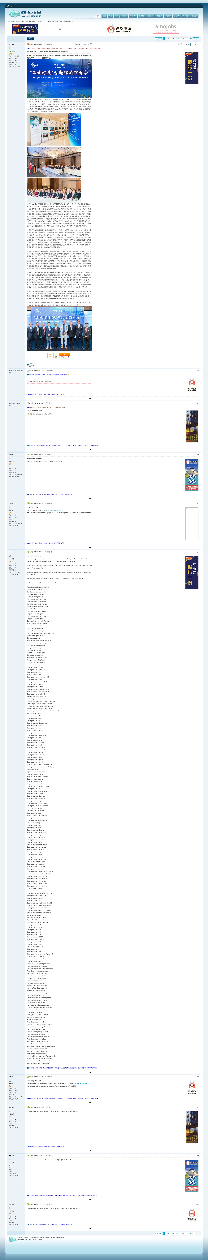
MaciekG (11, 552)
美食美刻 (176, 16)
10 (186, 39)
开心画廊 (168, 16)
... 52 (190, 39)
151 (64, 354)
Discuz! (27, 1238)
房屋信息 (141, 16)
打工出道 (11, 1114)
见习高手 (11, 559)
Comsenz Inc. (60, 1238)
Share (31, 364)
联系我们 (28, 1240)
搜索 (104, 16)
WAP (40, 1240)
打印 (78, 44)
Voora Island (44, 1238)
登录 (12, 6)
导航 (110, 16)
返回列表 (159, 39)
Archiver (35, 1240)
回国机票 (124, 16)
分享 (56, 357)
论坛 (98, 16)
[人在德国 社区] (25, 17)
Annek (11, 454)
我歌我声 (159, 16)
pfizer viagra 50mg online (54, 510)
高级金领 (11, 461)
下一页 (195, 39)
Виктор (11, 1107)
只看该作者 (48, 44)
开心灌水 (185, 16)
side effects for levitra (81, 1084)
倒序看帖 (180, 44)
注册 (8, 6)
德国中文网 (21, 1240)
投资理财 (150, 16)
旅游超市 (194, 16)
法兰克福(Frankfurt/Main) (29, 21)
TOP (90, 398)
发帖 (31, 39)
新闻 (116, 16)
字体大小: (85, 44)
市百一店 (133, 16)
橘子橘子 (11, 44)
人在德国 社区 (15, 21)
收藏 (50, 357)
